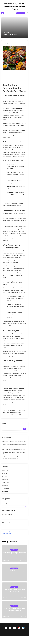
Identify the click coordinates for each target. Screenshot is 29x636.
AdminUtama (6, 560)
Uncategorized (6, 503)
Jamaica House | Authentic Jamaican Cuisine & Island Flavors (14, 6)
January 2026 (5, 485)
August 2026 (5, 470)
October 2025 (5, 491)
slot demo (4, 531)
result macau (10, 531)
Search (4, 424)
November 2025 (5, 488)
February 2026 (5, 482)
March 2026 (5, 479)
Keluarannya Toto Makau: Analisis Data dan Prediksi (14, 441)
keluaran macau (18, 531)
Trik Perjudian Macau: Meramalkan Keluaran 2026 (13, 449)
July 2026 (4, 473)
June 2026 (4, 476)
